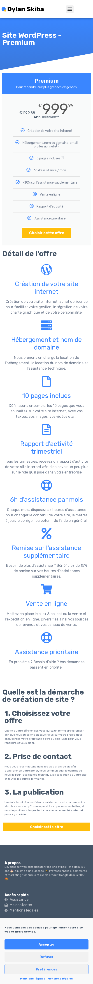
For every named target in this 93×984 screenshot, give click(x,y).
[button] (70, 9)
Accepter (46, 944)
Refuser (46, 957)
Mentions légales (32, 978)
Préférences (46, 969)
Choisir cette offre (46, 233)
